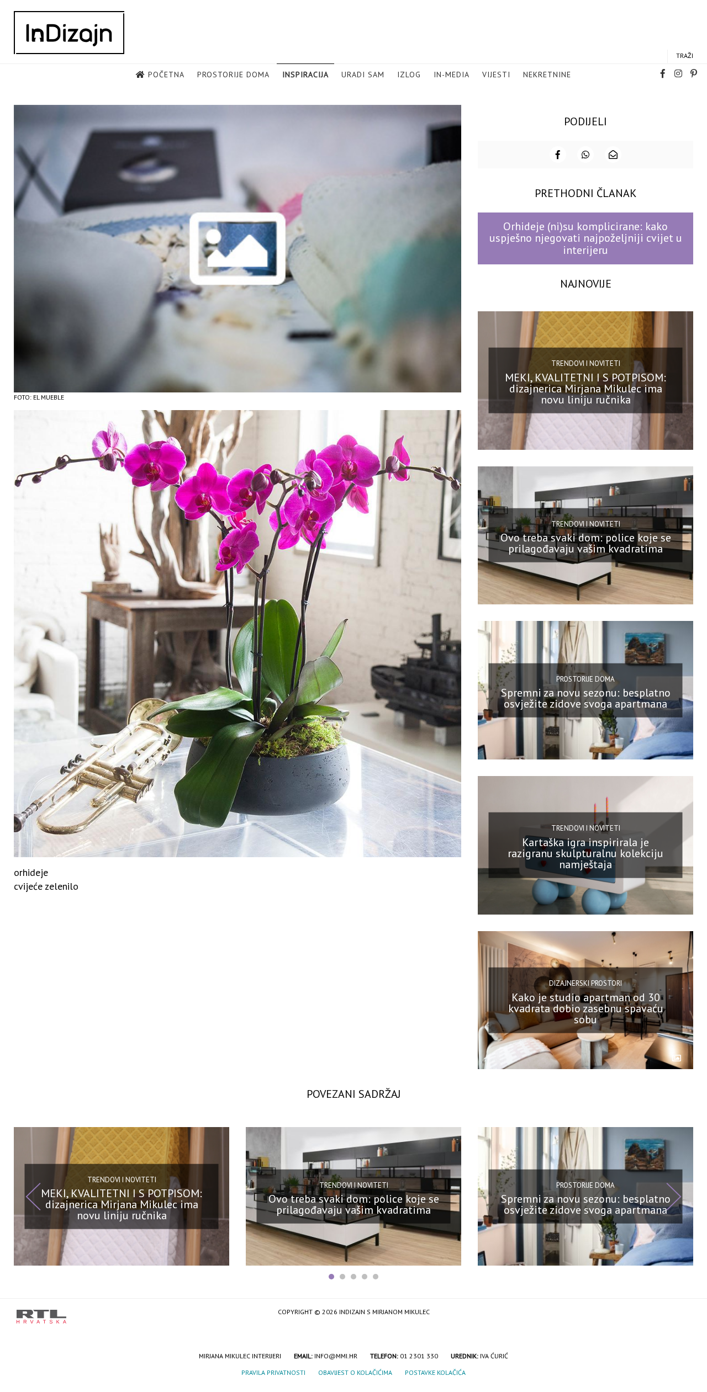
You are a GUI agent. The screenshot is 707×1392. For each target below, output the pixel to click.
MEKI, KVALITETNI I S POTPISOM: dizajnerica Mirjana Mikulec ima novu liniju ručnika (585, 388)
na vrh (679, 1313)
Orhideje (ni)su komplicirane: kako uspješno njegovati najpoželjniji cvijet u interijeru (585, 238)
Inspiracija (305, 74)
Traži (684, 55)
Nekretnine (547, 74)
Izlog (409, 74)
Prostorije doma (233, 74)
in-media (451, 74)
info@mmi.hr (335, 1356)
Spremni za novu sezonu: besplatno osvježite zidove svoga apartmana (586, 698)
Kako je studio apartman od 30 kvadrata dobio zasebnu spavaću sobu (585, 1008)
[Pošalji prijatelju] (613, 154)
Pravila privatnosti (273, 1372)
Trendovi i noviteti (585, 363)
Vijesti (496, 74)
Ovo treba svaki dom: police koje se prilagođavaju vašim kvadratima (585, 543)
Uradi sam (362, 74)
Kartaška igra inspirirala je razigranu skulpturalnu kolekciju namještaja (585, 853)
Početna (166, 74)
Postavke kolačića (435, 1372)
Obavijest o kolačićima (355, 1372)
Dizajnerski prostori (585, 983)
